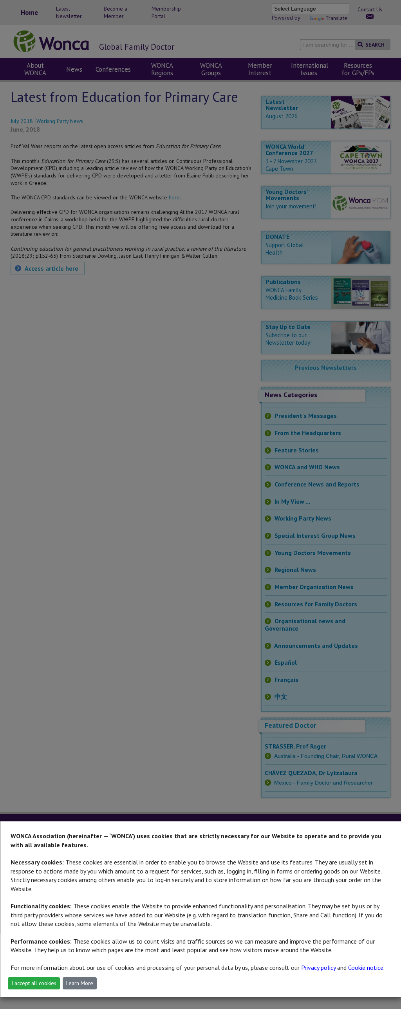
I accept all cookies (33, 983)
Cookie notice (365, 967)
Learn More (79, 983)
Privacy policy (318, 967)
